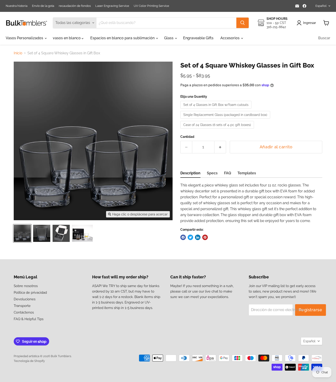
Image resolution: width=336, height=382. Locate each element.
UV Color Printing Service (151, 6)
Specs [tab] (212, 173)
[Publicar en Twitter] (190, 237)
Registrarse (310, 309)
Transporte (22, 306)
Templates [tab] (246, 173)
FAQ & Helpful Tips (28, 319)
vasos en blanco (67, 38)
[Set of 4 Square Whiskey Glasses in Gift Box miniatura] (61, 233)
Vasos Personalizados (25, 38)
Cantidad (187, 137)
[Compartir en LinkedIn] (197, 237)
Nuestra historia (16, 6)
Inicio (18, 53)
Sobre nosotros (26, 286)
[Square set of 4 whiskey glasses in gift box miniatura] (22, 233)
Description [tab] (190, 173)
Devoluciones (24, 299)
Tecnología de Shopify (29, 361)
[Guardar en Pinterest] (205, 237)
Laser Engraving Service (112, 6)
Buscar (324, 38)
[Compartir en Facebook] (183, 237)
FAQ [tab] (227, 173)
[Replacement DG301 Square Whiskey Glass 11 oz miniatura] (42, 233)
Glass (169, 38)
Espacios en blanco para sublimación (122, 38)
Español (321, 6)
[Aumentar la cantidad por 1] (220, 147)
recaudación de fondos (75, 6)
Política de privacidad (30, 292)
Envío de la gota (43, 6)
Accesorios (230, 38)
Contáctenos (24, 312)
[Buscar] (242, 23)
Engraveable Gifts (198, 38)
